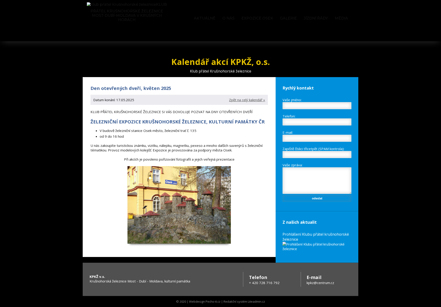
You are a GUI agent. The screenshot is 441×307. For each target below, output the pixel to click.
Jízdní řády (316, 18)
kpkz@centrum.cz (320, 282)
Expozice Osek (257, 18)
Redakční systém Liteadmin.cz (244, 301)
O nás (228, 18)
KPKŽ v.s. (97, 276)
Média (341, 18)
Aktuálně (204, 18)
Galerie (288, 18)
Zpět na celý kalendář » (247, 100)
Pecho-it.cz (213, 301)
